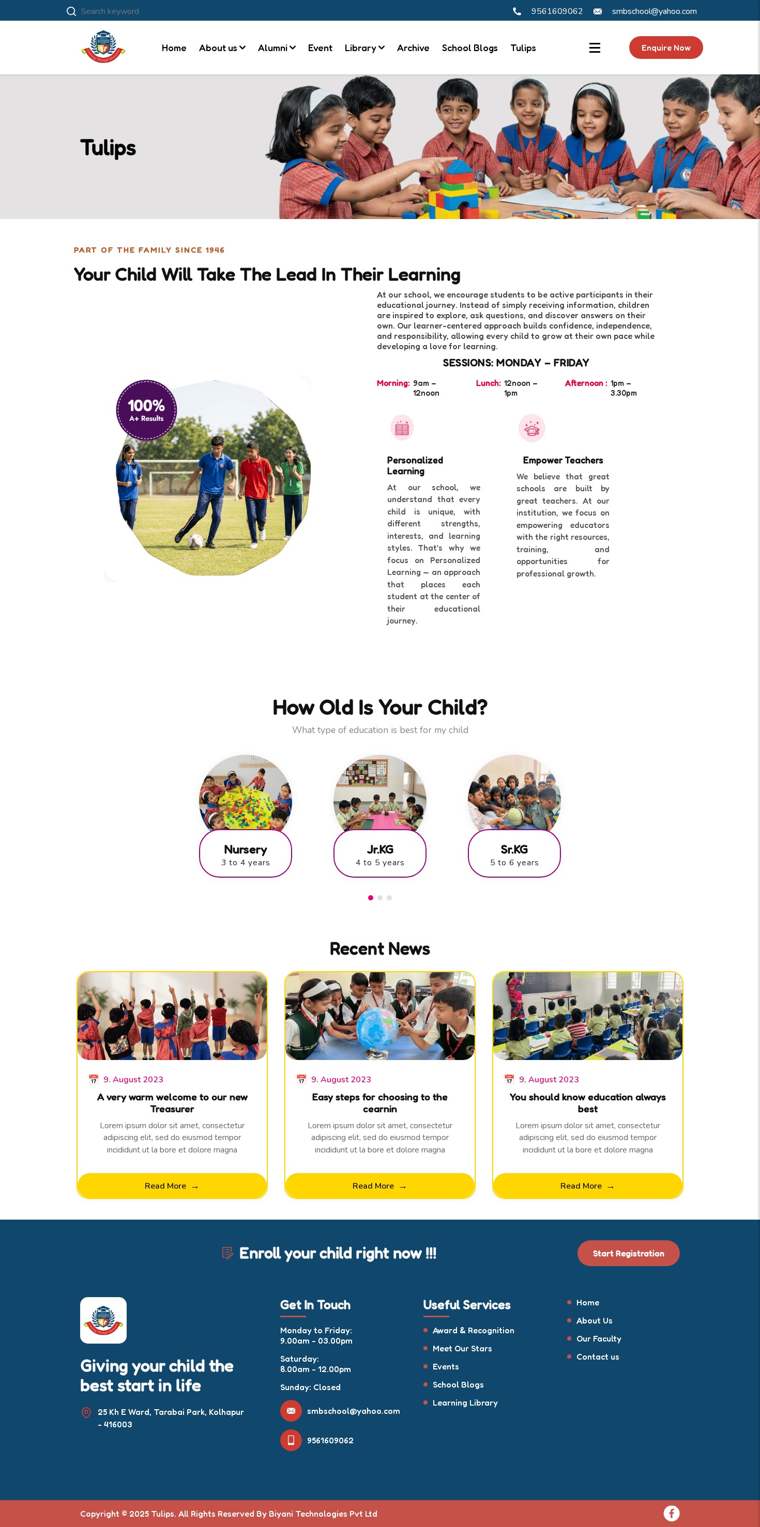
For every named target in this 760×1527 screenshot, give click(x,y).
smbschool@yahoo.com (353, 1411)
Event (320, 47)
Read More (172, 1185)
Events (446, 1366)
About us (218, 47)
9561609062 (330, 1440)
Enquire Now (666, 47)
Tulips (523, 47)
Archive (413, 47)
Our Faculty (598, 1338)
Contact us (597, 1356)
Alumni (272, 47)
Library (360, 47)
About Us (594, 1320)
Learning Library (465, 1402)
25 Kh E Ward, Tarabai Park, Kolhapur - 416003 (171, 1418)
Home (174, 47)
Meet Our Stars (462, 1348)
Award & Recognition (473, 1330)
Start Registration (628, 1253)
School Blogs (470, 47)
